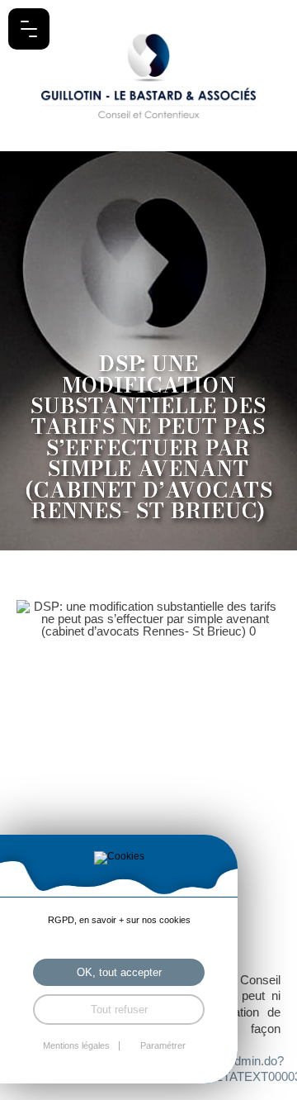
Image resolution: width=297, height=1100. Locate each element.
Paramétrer (163, 1045)
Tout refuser (119, 1009)
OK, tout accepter (119, 972)
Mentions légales (76, 1045)
